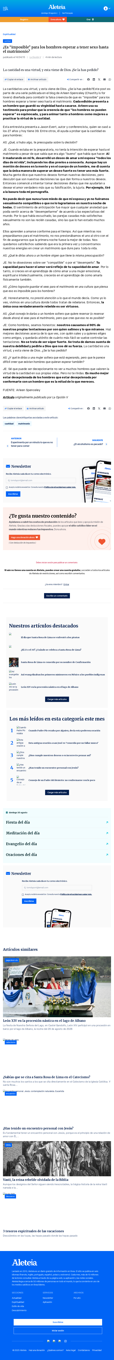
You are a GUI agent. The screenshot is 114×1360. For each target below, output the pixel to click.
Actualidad (16, 1298)
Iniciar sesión (58, 1330)
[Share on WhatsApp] (110, 79)
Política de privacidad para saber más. (60, 487)
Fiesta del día (18, 822)
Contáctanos (84, 1350)
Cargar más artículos (57, 699)
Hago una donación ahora (22, 537)
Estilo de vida (18, 1306)
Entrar (66, 584)
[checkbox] (7, 487)
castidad (9, 423)
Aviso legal (71, 1350)
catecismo (10, 1042)
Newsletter (48, 1298)
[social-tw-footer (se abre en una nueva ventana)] (59, 1341)
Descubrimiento (19, 1310)
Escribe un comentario (57, 595)
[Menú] (20, 8)
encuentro (10, 1093)
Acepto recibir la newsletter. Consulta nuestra (42, 487)
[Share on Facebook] (88, 79)
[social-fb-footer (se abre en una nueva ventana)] (54, 1341)
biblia (8, 1145)
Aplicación (47, 1302)
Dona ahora (56, 19)
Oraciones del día (21, 854)
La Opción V (35, 57)
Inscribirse (13, 494)
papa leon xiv (12, 960)
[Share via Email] (104, 79)
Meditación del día (23, 833)
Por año (77, 1298)
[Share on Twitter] (99, 79)
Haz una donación (37, 1350)
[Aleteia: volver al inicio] (57, 6)
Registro (24, 19)
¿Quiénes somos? (55, 1350)
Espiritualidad (9, 34)
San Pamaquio (67, 13)
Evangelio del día (21, 844)
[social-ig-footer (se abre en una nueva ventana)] (65, 1341)
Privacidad (97, 1350)
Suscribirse (58, 1322)
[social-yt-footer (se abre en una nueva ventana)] (48, 1341)
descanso (10, 1196)
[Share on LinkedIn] (94, 79)
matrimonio (24, 423)
